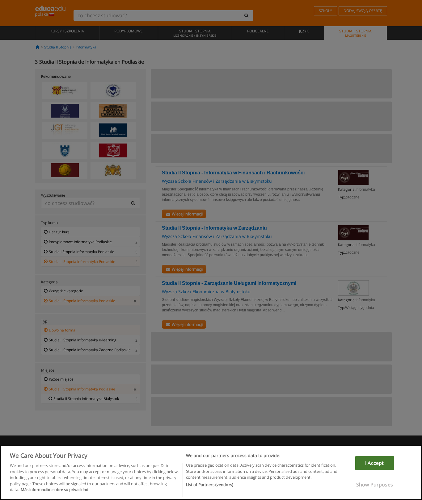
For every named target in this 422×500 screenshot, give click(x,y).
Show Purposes (374, 484)
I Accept (374, 463)
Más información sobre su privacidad (54, 489)
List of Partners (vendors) (209, 485)
